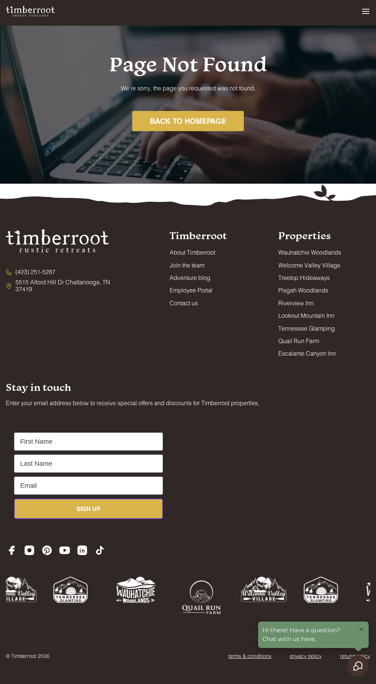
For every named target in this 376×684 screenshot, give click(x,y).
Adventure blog (190, 277)
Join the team (187, 265)
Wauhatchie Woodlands (309, 252)
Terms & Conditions (249, 656)
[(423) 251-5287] (30, 272)
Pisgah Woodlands (303, 290)
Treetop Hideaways (304, 277)
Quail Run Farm (298, 340)
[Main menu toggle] (365, 11)
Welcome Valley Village (309, 265)
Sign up (88, 508)
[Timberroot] (30, 10)
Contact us (184, 302)
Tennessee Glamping (306, 328)
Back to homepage (188, 120)
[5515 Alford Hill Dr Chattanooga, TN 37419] (60, 285)
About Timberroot (192, 252)
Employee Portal (191, 290)
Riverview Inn (296, 302)
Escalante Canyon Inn (307, 353)
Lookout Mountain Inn (306, 315)
